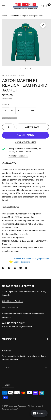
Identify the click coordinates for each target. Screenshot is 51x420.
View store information (18, 156)
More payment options (25, 142)
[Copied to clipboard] (26, 268)
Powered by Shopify (10, 409)
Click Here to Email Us (12, 301)
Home (4, 16)
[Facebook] (4, 268)
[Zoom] (43, 25)
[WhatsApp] (21, 268)
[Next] (30, 68)
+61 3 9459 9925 (10, 307)
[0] (47, 6)
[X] (9, 268)
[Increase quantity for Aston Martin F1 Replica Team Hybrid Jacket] (12, 127)
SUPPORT (9, 339)
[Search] (43, 6)
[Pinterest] (15, 268)
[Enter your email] (46, 367)
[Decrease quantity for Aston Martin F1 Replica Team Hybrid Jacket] (4, 127)
